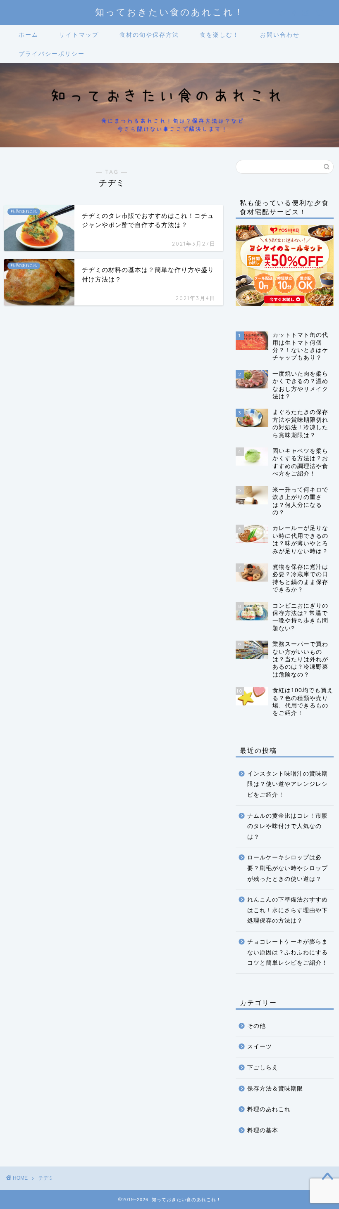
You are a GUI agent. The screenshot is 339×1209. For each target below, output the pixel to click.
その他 (256, 1026)
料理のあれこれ (269, 1109)
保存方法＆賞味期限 (275, 1089)
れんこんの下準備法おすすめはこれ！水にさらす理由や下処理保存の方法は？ (287, 910)
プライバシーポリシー (52, 53)
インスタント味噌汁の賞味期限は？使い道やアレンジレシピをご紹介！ (287, 784)
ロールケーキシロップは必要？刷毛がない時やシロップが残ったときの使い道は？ (287, 868)
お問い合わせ (280, 34)
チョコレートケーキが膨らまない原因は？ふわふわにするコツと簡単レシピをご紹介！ (287, 952)
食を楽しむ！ (219, 34)
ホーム (28, 34)
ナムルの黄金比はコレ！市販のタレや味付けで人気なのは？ (287, 826)
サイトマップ (79, 34)
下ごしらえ (262, 1068)
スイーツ (259, 1046)
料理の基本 (262, 1130)
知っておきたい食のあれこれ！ (169, 11)
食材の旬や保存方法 (149, 34)
